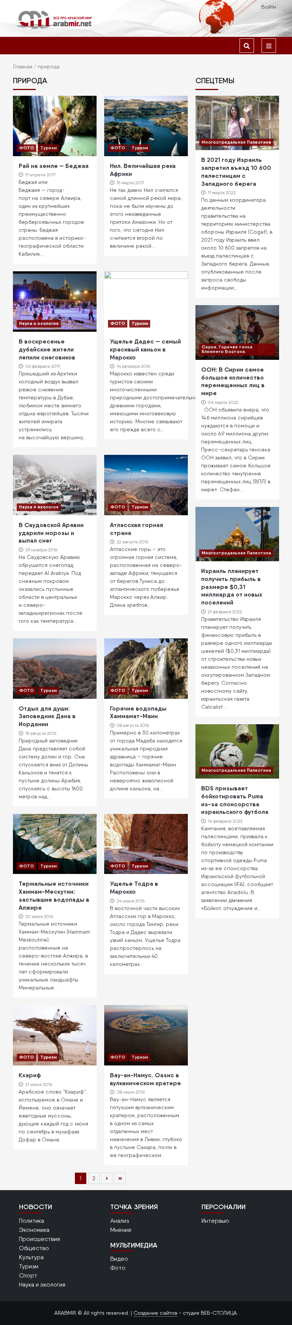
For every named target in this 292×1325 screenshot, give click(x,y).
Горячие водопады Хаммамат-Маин (138, 712)
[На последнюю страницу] (120, 1178)
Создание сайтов (155, 1313)
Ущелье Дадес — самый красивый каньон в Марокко (145, 349)
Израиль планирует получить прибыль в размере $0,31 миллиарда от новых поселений (231, 586)
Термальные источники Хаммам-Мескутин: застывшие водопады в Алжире (54, 895)
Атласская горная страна (136, 529)
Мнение (121, 1229)
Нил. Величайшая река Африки (143, 169)
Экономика (34, 1229)
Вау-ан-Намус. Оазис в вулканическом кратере (145, 1079)
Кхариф (30, 1075)
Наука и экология (39, 323)
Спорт (28, 1275)
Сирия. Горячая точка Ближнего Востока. (227, 349)
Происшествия (39, 1239)
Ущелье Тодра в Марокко (134, 887)
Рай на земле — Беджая (54, 165)
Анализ (119, 1220)
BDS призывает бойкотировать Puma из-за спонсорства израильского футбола (234, 799)
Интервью (215, 1220)
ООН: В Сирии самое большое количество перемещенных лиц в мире (233, 381)
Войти (268, 7)
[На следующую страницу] (107, 1178)
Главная (22, 66)
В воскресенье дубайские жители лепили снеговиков (47, 349)
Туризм (48, 147)
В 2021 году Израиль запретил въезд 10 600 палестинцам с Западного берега (236, 171)
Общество (34, 1248)
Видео (119, 1258)
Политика (31, 1220)
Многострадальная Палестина (236, 142)
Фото (117, 1267)
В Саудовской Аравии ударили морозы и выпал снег (51, 533)
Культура (31, 1257)
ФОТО (26, 147)
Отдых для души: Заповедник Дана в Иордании (47, 716)
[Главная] (55, 19)
